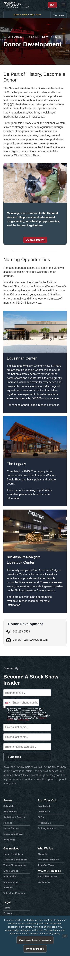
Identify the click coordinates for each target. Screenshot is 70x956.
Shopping (9, 839)
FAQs (41, 817)
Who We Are (45, 848)
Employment (10, 870)
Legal (7, 902)
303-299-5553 (21, 631)
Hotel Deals (44, 822)
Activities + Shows (14, 817)
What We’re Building (49, 870)
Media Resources (48, 876)
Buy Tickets (10, 811)
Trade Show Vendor (14, 865)
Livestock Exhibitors (15, 859)
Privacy (7, 913)
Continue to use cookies (35, 940)
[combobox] (7, 702)
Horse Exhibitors (13, 854)
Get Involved (11, 848)
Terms (6, 907)
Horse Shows (11, 828)
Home (7, 37)
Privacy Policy (23, 720)
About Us (21, 37)
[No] (64, 936)
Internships (10, 876)
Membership (10, 882)
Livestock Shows (13, 834)
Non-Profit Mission (48, 859)
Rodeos (7, 822)
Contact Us (44, 811)
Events (7, 800)
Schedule (8, 806)
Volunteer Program (14, 893)
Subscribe (14, 756)
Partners (8, 887)
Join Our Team (46, 865)
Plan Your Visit (47, 800)
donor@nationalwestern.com (30, 639)
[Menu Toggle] (63, 5)
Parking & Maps (47, 828)
